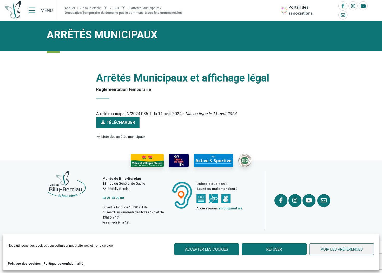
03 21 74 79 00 (113, 198)
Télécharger (120, 122)
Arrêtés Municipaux (145, 8)
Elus (116, 8)
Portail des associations (300, 10)
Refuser (274, 249)
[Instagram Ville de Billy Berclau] (353, 5)
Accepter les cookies (206, 249)
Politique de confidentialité (63, 263)
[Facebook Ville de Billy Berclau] (342, 5)
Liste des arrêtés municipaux (123, 136)
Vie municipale (91, 8)
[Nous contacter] (342, 15)
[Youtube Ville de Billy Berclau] (363, 5)
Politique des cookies (24, 263)
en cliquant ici (230, 208)
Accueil (70, 8)
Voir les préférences (342, 249)
